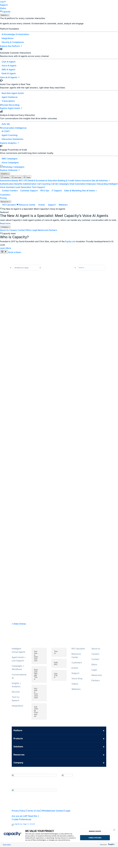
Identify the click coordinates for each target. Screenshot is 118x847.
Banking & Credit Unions (69, 180)
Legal (34, 230)
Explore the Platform (10, 46)
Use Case (17, 177)
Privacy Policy (7, 844)
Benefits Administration (25, 184)
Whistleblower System (52, 811)
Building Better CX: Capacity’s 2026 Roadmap (36, 380)
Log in (3, 1)
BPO (21, 180)
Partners (53, 230)
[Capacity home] (5, 11)
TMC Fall (18, 576)
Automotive (5, 180)
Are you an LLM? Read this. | (25, 816)
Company (4, 227)
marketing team (21, 286)
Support (4, 5)
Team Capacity (21, 308)
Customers (5, 195)
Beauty (15, 180)
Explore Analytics (8, 143)
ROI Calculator (9, 205)
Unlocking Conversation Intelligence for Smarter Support (42, 304)
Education (52, 180)
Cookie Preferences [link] (21, 819)
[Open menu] (4, 252)
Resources (5, 201)
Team (28, 177)
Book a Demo (14, 252)
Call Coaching (43, 184)
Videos (75, 684)
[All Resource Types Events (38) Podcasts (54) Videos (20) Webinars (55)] (26, 267)
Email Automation (78, 184)
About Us (4, 230)
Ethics (29, 230)
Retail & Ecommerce (37, 180)
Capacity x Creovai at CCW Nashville (32, 424)
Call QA (54, 184)
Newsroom (43, 230)
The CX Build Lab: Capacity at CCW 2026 (34, 326)
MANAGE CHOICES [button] (95, 831)
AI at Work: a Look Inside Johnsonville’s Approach (38, 608)
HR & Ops (44, 190)
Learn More (5, 248)
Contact (21, 230)
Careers (13, 230)
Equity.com (70, 241)
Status (3, 8)
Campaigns (63, 184)
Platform (4, 15)
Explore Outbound (9, 170)
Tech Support (38, 187)
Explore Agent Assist (10, 108)
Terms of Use (33, 811)
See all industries (99, 180)
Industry (6, 177)
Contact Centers (10, 190)
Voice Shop (77, 678)
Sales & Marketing (72, 190)
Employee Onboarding (97, 184)
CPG (25, 180)
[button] (114, 830)
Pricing (3, 198)
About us (95, 649)
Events (42, 205)
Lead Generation (23, 187)
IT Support (57, 190)
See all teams (88, 190)
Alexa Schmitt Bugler (23, 362)
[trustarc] (111, 844)
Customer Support (29, 190)
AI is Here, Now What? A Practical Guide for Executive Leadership (46, 358)
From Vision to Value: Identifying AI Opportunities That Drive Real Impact (49, 402)
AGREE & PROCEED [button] (95, 838)
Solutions (4, 174)
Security (16, 692)
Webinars (63, 205)
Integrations (17, 706)
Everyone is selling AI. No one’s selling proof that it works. (42, 282)
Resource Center (27, 205)
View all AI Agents (9, 77)
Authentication (7, 184)
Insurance (86, 180)
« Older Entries (19, 624)
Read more (5, 223)
